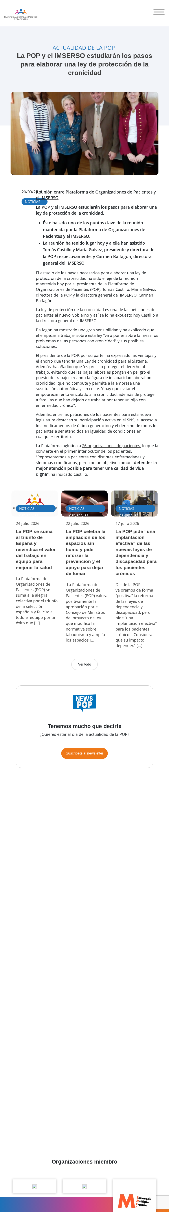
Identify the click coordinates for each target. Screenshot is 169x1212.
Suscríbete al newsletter (84, 753)
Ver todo (84, 664)
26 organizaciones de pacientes (111, 445)
